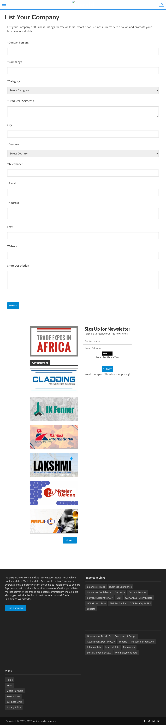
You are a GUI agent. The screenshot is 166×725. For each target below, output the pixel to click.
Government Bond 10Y (99, 636)
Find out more (15, 608)
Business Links (14, 701)
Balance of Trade (96, 586)
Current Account (138, 592)
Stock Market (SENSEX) (99, 652)
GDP (119, 597)
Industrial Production (142, 641)
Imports (123, 641)
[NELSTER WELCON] (54, 492)
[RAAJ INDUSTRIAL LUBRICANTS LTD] (54, 520)
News (9, 685)
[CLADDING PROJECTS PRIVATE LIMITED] (54, 380)
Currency (120, 592)
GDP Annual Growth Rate (138, 597)
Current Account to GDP (100, 597)
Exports (91, 608)
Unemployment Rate (126, 652)
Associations (13, 696)
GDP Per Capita (118, 603)
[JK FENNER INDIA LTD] (54, 408)
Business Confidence (120, 586)
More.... (69, 540)
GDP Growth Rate (96, 603)
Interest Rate (112, 647)
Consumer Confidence (99, 592)
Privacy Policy (13, 707)
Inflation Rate (94, 647)
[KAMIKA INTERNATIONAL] (54, 436)
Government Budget (125, 636)
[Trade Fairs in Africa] (54, 341)
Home (9, 679)
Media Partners (14, 690)
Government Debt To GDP (101, 641)
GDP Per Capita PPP (140, 603)
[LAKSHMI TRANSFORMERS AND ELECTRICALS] (54, 464)
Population (129, 647)
